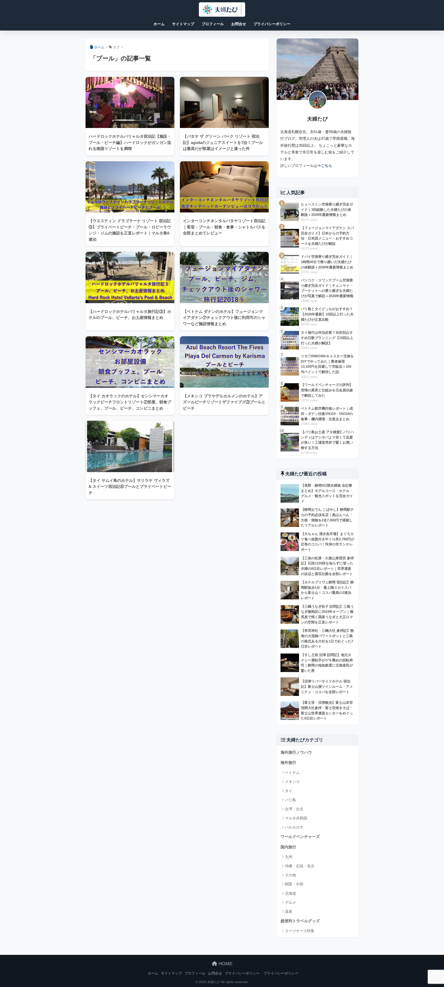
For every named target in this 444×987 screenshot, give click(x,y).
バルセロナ (294, 827)
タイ (288, 791)
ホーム (159, 24)
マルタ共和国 (296, 818)
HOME (224, 963)
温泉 (288, 911)
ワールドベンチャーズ (300, 836)
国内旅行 (288, 847)
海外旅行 (288, 762)
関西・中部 (294, 884)
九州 (288, 857)
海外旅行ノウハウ (296, 752)
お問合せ (238, 24)
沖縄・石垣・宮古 (299, 866)
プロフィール (213, 24)
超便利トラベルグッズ (300, 921)
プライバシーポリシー (271, 24)
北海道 (290, 893)
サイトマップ (183, 24)
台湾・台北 (294, 809)
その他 (290, 875)
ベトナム (292, 773)
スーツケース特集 (299, 931)
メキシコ (292, 782)
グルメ (290, 902)
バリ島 (290, 800)
